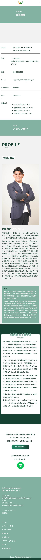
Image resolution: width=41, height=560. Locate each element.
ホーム (4, 522)
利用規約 (5, 513)
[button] (20, 447)
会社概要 (5, 533)
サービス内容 (7, 529)
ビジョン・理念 (7, 526)
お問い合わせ (7, 548)
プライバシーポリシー (9, 510)
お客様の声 (6, 537)
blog (4, 544)
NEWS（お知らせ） (9, 541)
